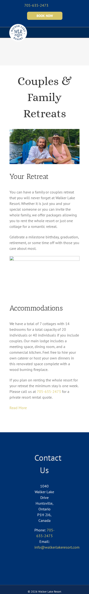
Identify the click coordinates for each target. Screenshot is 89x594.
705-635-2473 (49, 391)
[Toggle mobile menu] (80, 30)
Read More (18, 407)
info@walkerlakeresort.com (57, 547)
